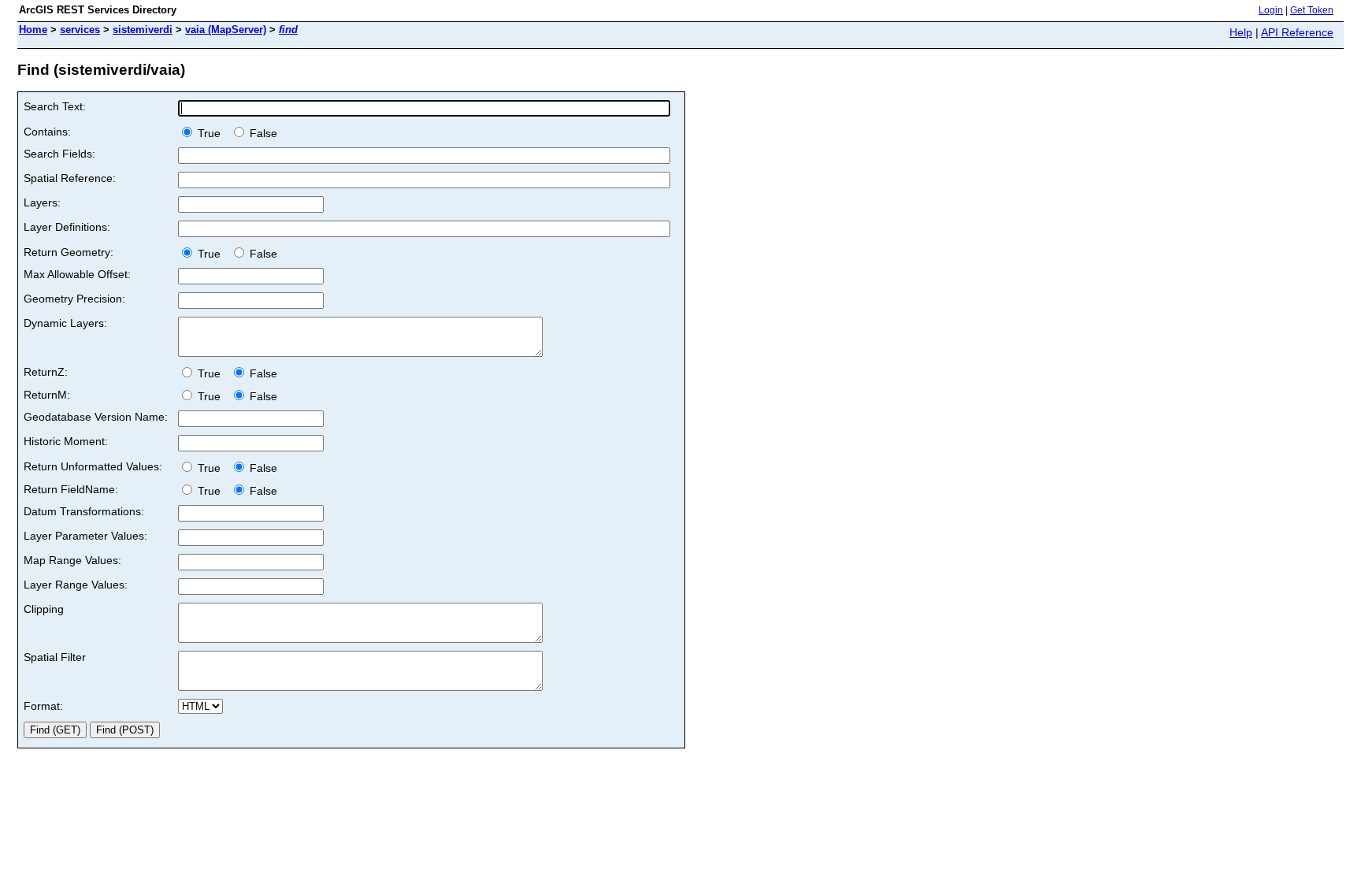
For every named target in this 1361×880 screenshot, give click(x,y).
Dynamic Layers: (65, 323)
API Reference (1297, 32)
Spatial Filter (55, 657)
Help (1240, 32)
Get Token (1311, 10)
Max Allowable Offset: (77, 274)
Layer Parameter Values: (85, 535)
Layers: (42, 202)
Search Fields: (59, 153)
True (211, 133)
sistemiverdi (142, 29)
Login (1271, 10)
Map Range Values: (72, 560)
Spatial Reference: (70, 178)
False (262, 133)
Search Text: (55, 106)
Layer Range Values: (76, 584)
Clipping (44, 609)
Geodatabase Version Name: (96, 416)
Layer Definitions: (67, 227)
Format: (43, 706)
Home (33, 29)
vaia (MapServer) (225, 29)
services (80, 29)
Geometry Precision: (74, 298)
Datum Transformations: (84, 511)
